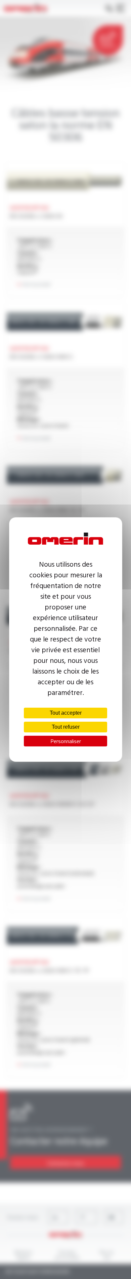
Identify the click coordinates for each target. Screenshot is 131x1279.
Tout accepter (66, 713)
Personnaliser (65, 741)
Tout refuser (66, 727)
